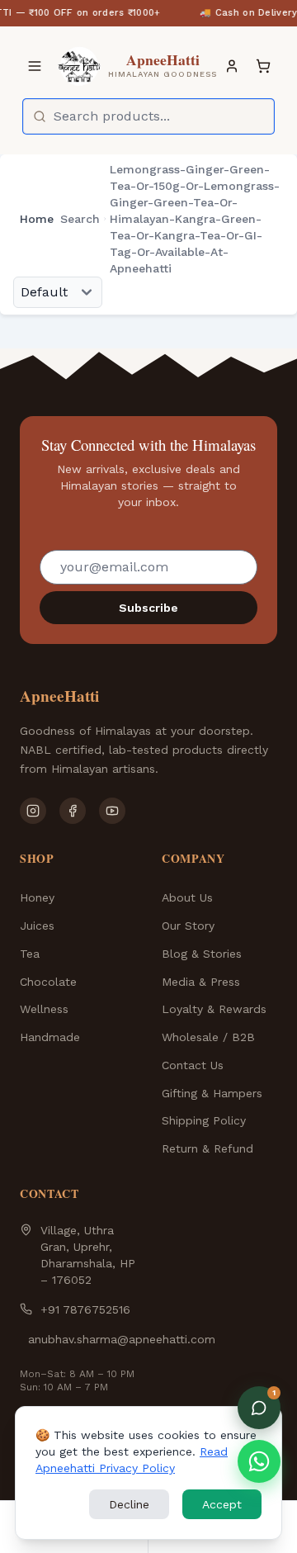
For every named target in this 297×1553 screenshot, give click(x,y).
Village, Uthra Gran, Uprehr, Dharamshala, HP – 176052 (87, 1255)
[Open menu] (35, 66)
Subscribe (148, 607)
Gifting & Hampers (212, 1093)
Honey (37, 897)
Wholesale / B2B (208, 1037)
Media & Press (201, 981)
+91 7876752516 (85, 1309)
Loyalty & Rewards (214, 1009)
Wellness (44, 1009)
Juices (37, 925)
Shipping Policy (204, 1120)
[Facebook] (72, 811)
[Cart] (263, 66)
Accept (222, 1504)
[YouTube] (112, 811)
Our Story (188, 925)
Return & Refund (207, 1148)
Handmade (50, 1037)
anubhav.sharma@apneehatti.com (121, 1339)
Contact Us (193, 1065)
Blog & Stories (202, 953)
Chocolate (48, 981)
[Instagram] (33, 811)
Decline (129, 1504)
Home (37, 218)
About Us (187, 897)
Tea (30, 953)
